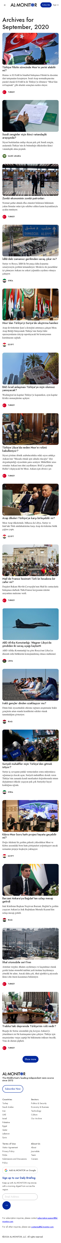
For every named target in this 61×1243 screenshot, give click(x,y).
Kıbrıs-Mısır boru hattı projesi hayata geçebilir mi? (29, 836)
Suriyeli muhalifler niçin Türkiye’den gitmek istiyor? (27, 765)
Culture (34, 1114)
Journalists (35, 1151)
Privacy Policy (8, 1151)
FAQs (4, 1155)
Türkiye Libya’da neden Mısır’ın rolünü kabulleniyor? (24, 449)
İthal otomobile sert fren (16, 962)
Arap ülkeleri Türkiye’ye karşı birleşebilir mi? (28, 518)
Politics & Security (38, 1103)
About (33, 1147)
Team (33, 1155)
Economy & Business (40, 1107)
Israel (4, 1118)
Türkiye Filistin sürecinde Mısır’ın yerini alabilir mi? (29, 69)
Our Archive (36, 1118)
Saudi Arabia (7, 1107)
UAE (4, 1114)
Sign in (56, 5)
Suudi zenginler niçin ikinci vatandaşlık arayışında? (24, 136)
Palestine (6, 1122)
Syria (4, 1137)
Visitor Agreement (10, 1147)
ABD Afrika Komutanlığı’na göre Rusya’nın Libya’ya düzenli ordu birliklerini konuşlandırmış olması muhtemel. (29, 652)
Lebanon (6, 1133)
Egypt (4, 1126)
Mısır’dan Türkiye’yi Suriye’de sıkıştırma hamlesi (30, 323)
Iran (4, 1110)
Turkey (5, 1103)
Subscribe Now (13, 1089)
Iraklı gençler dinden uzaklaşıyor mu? (24, 703)
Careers (34, 1158)
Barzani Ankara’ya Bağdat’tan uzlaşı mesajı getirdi (27, 900)
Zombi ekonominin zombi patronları (23, 198)
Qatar (4, 1129)
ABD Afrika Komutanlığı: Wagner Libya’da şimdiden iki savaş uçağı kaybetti (26, 644)
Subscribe (46, 5)
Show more (30, 1059)
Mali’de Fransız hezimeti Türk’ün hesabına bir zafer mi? (28, 580)
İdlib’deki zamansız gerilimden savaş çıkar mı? (29, 259)
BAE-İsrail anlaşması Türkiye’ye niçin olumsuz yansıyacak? (28, 388)
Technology (36, 1110)
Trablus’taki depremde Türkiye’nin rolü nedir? (29, 1026)
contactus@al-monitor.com (42, 1226)
